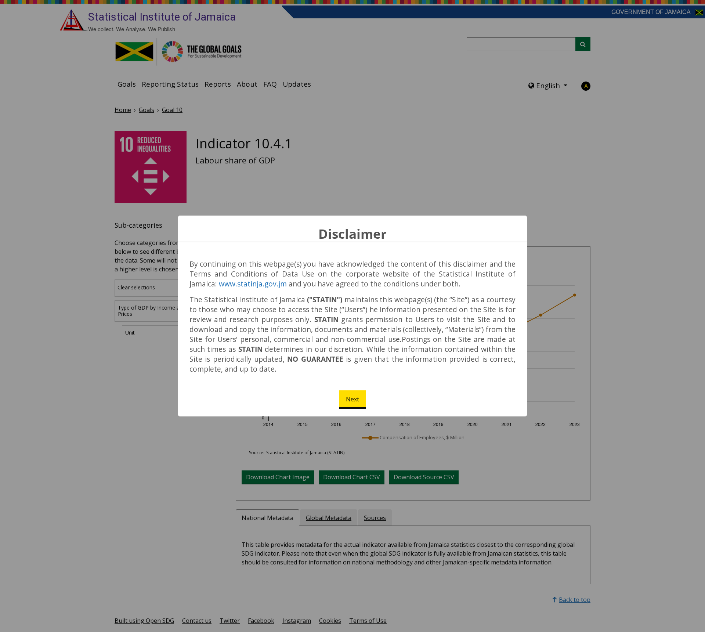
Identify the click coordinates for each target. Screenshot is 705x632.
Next (352, 399)
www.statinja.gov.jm (253, 284)
